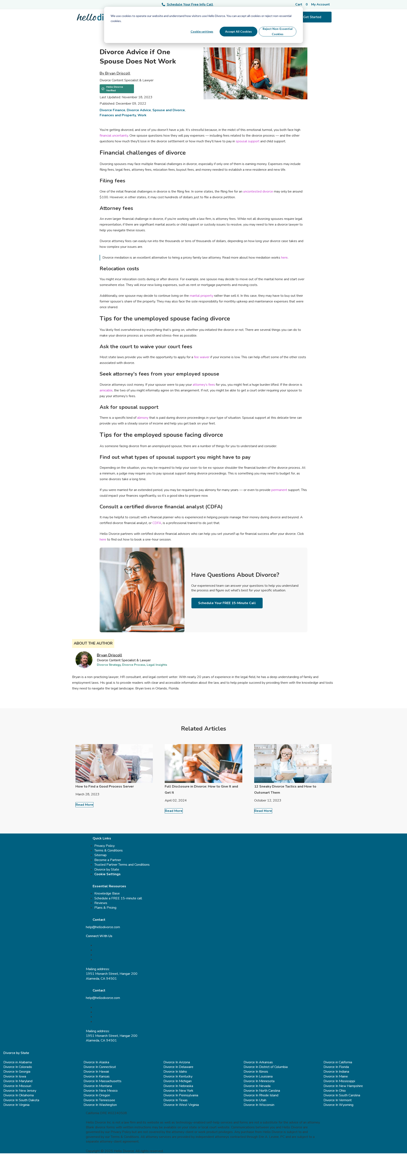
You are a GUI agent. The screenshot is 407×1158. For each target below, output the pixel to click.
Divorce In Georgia (16, 1071)
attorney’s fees (203, 384)
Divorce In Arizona (176, 1062)
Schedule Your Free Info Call (190, 4)
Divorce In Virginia (16, 1105)
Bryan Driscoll (109, 655)
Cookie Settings (107, 874)
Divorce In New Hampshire (343, 1086)
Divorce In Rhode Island (261, 1095)
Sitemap (100, 855)
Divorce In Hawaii (96, 1071)
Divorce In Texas (175, 1100)
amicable (106, 390)
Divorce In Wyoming (338, 1105)
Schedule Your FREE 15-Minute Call (227, 603)
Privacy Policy (104, 845)
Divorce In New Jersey (19, 1090)
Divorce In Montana (98, 1086)
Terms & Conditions (108, 850)
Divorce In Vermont (337, 1100)
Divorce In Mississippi (339, 1081)
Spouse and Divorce (168, 110)
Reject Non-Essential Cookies (278, 31)
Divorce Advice (139, 110)
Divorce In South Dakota (21, 1100)
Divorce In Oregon (97, 1095)
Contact (99, 919)
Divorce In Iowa (14, 1076)
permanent (278, 490)
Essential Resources (109, 886)
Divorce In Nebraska (178, 1086)
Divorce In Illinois (256, 1071)
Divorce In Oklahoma (18, 1095)
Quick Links (102, 838)
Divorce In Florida (336, 1067)
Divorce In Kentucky (177, 1076)
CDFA (156, 523)
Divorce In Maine (335, 1076)
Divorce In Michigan (177, 1081)
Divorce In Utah (255, 1100)
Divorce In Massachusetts (102, 1081)
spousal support (247, 141)
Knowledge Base (107, 893)
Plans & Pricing (105, 907)
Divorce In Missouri (17, 1086)
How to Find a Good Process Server (104, 786)
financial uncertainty (114, 135)
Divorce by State (106, 869)
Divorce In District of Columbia (266, 1067)
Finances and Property (118, 115)
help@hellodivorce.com (103, 927)
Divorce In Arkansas (258, 1062)
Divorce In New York (178, 1090)
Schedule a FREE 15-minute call (118, 898)
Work (142, 115)
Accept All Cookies (238, 31)
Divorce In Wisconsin (259, 1105)
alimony (142, 417)
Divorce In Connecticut (100, 1067)
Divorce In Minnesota (259, 1081)
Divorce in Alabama (17, 1062)
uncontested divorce (258, 191)
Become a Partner (107, 860)
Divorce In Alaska (96, 1062)
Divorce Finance (112, 110)
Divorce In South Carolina (341, 1095)
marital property (201, 295)
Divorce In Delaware (178, 1067)
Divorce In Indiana (336, 1071)
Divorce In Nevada (257, 1086)
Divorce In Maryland (17, 1081)
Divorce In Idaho (175, 1071)
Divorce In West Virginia (181, 1105)
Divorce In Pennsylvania (180, 1095)
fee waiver (201, 357)
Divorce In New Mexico (101, 1090)
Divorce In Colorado (17, 1067)
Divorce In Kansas (97, 1076)
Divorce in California (337, 1062)
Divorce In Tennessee (99, 1100)
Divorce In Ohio (334, 1090)
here (284, 257)
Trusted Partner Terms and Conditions (122, 864)
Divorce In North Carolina (262, 1090)
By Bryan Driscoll (115, 73)
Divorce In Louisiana (258, 1076)
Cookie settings (202, 31)
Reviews (100, 903)
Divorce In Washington (100, 1105)
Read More (84, 804)
